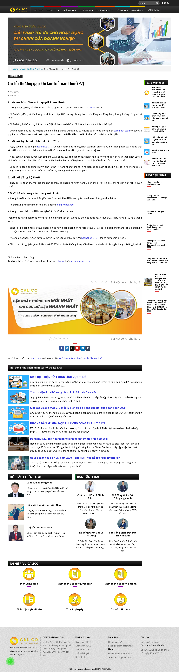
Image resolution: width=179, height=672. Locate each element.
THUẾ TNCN (85, 10)
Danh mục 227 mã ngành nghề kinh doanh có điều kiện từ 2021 (69, 438)
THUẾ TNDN (68, 10)
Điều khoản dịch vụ (150, 641)
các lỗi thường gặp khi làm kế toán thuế (74, 358)
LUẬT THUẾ (37, 10)
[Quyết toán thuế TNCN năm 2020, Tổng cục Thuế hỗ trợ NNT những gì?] (18, 462)
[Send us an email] (165, 3)
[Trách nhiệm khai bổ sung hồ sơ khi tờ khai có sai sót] (18, 397)
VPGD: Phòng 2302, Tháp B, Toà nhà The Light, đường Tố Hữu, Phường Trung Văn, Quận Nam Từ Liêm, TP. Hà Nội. (57, 648)
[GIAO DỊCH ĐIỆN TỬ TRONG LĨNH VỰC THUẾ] (18, 381)
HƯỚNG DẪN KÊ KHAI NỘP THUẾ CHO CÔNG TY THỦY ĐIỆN (67, 423)
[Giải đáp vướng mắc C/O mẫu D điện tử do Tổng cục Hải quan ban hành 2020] (18, 412)
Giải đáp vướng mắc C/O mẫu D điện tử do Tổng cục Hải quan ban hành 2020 (77, 407)
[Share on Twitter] (67, 348)
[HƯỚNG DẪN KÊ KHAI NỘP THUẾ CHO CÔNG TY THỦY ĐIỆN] (18, 428)
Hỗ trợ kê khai (15, 76)
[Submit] (157, 3)
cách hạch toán (122, 130)
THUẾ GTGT (50, 10)
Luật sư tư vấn (82, 649)
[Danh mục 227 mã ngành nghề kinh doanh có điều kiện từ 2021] (18, 443)
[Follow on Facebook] (162, 3)
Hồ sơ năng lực (115, 641)
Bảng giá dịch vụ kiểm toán (121, 645)
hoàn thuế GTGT (45, 146)
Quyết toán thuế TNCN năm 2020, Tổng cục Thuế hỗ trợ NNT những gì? (75, 457)
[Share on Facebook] (61, 348)
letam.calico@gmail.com (119, 657)
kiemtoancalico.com (81, 261)
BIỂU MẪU (136, 10)
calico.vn (60, 261)
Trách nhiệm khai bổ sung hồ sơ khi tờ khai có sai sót (63, 392)
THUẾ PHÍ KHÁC (103, 10)
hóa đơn (91, 107)
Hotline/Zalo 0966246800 (120, 653)
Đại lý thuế (80, 657)
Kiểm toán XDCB (83, 645)
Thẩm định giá (82, 653)
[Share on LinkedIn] (82, 348)
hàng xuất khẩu (65, 204)
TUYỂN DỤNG (152, 9)
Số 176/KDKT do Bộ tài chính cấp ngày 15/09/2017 (155, 651)
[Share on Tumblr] (87, 348)
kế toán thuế (96, 358)
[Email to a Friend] (72, 348)
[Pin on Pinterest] (77, 348)
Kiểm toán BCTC (83, 641)
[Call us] (168, 3)
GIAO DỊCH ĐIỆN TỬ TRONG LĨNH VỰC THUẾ (58, 377)
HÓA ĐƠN (121, 10)
